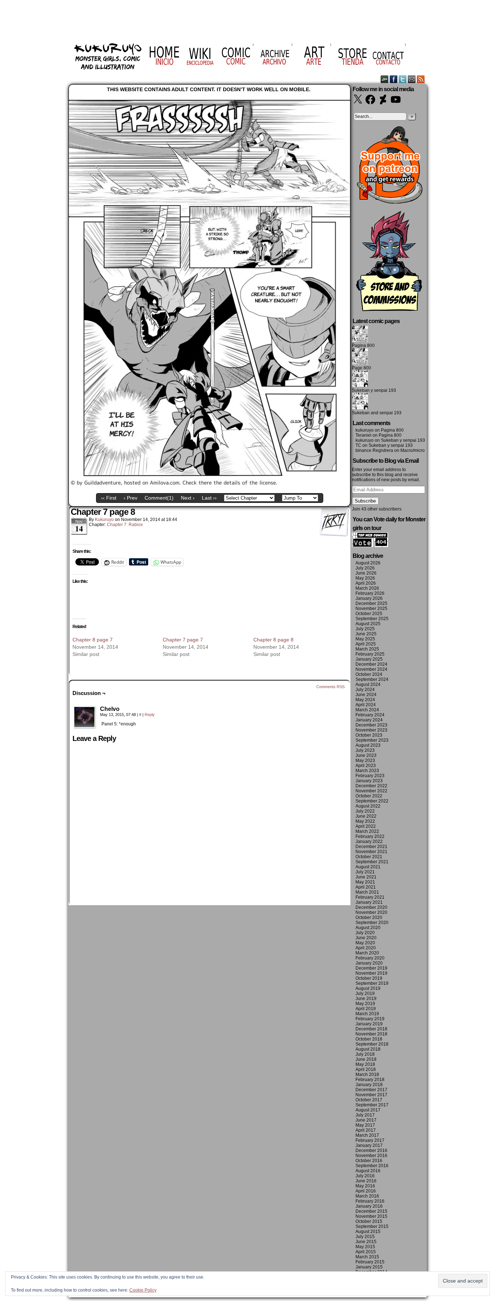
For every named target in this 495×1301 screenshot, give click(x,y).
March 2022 (367, 831)
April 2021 (365, 887)
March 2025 (367, 649)
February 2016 (369, 1201)
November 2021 (371, 851)
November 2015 (371, 1216)
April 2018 (365, 1069)
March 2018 (367, 1074)
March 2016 (367, 1196)
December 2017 (371, 1089)
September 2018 (371, 1044)
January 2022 (369, 841)
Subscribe (365, 501)
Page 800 (361, 367)
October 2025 (368, 613)
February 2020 (369, 958)
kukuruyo (104, 519)
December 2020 (371, 907)
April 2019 (365, 1008)
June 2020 (366, 937)
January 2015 (369, 1267)
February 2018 (369, 1079)
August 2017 (367, 1110)
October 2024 (368, 674)
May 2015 (365, 1246)
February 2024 (369, 714)
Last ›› (209, 498)
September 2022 (371, 801)
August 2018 (367, 1049)
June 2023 (366, 755)
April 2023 (365, 765)
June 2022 (366, 816)
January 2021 (369, 902)
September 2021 (371, 861)
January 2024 (369, 719)
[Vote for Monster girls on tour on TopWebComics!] (370, 545)
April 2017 (365, 1130)
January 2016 (369, 1206)
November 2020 (371, 912)
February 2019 (369, 1018)
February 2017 (369, 1140)
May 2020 (365, 942)
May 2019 (365, 1003)
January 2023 (369, 780)
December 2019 (371, 968)
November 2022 (371, 790)
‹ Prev (130, 498)
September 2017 (371, 1104)
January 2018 (369, 1084)
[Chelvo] (84, 717)
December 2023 (371, 725)
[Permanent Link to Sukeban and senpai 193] (360, 407)
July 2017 (365, 1115)
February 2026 (369, 593)
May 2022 (365, 821)
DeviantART (384, 79)
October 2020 (368, 917)
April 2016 (365, 1191)
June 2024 (366, 694)
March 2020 (367, 952)
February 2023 (369, 775)
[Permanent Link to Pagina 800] (360, 340)
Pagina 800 (363, 345)
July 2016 (365, 1175)
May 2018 (365, 1064)
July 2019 (365, 993)
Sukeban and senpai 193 (377, 412)
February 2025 (369, 654)
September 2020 (371, 922)
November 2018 (371, 1034)
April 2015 (365, 1251)
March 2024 (367, 709)
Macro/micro (412, 450)
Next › (188, 498)
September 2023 (371, 740)
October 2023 (368, 735)
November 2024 (371, 669)
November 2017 (371, 1094)
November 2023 (371, 730)
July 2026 (365, 568)
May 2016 (365, 1185)
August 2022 (367, 806)
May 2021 (365, 882)
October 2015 (368, 1221)
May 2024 (365, 699)
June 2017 (366, 1120)
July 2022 (365, 811)
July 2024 (365, 689)
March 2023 (367, 770)
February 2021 (369, 897)
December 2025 (371, 603)
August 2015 (367, 1231)
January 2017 (369, 1145)
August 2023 (367, 745)
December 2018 (371, 1028)
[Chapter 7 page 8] (209, 484)
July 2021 (365, 871)
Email (411, 79)
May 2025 (365, 638)
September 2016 (371, 1165)
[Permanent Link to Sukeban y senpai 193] (360, 385)
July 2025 (365, 628)
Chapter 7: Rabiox (125, 524)
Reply (150, 714)
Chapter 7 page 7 (183, 640)
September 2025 (371, 618)
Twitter (402, 79)
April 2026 (365, 583)
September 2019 (371, 983)
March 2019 (367, 1013)
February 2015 (369, 1261)
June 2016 (366, 1180)
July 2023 (365, 750)
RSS (420, 79)
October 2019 (368, 978)
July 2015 (365, 1236)
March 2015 (367, 1256)
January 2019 (369, 1023)
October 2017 (368, 1099)
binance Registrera (374, 450)
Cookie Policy (143, 1290)
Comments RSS (330, 687)
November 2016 (371, 1155)
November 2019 (371, 973)
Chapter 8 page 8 (273, 640)
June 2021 (366, 877)
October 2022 (368, 795)
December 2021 (371, 846)
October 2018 (368, 1039)
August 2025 (367, 623)
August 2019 (367, 988)
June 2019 (366, 998)
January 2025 (369, 659)
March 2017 (367, 1135)
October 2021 (368, 856)
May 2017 (365, 1125)
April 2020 (365, 947)
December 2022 (371, 785)
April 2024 (365, 704)
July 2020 (365, 932)
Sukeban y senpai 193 (374, 390)
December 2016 (371, 1150)
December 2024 (371, 664)
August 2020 (367, 927)
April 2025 (365, 644)
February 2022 (369, 836)
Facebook (393, 79)
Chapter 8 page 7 (92, 640)
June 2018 (366, 1059)
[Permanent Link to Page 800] (360, 362)
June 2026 (366, 573)
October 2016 (368, 1160)
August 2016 (367, 1170)
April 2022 (365, 826)
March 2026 (367, 588)
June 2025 (366, 633)
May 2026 (365, 578)
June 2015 (366, 1241)
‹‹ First (108, 498)
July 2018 (365, 1054)
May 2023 (365, 760)
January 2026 (369, 598)
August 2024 (367, 684)
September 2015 (371, 1226)
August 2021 (367, 866)
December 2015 (371, 1211)
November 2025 (371, 608)
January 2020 (369, 963)
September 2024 (371, 679)
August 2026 (367, 562)
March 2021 (367, 892)
